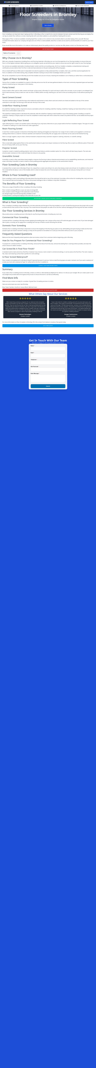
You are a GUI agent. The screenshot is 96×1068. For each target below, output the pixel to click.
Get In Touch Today (48, 49)
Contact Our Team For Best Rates (48, 265)
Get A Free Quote (48, 325)
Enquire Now (48, 330)
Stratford (17, 287)
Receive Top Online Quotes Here (48, 290)
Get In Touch (89, 2)
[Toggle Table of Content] (17, 53)
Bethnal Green (33, 287)
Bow (3, 287)
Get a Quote (48, 25)
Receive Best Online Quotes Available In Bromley (48, 198)
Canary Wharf (24, 287)
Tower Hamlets (9, 287)
